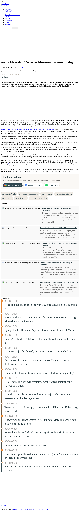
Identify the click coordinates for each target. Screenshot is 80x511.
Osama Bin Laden (38, 198)
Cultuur (7, 22)
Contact (15, 509)
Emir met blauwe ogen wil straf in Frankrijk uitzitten (59, 282)
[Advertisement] (40, 43)
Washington (21, 198)
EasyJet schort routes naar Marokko (25, 445)
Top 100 (8, 24)
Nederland (8, 11)
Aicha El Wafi (9, 194)
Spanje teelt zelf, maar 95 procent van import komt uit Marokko (41, 330)
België (7, 13)
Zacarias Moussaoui (28, 194)
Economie (8, 20)
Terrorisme (47, 194)
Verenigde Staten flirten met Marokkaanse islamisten (58, 228)
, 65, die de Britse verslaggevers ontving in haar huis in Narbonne (27, 129)
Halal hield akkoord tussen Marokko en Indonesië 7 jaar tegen (40, 373)
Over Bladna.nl (25, 509)
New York (7, 198)
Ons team (44, 509)
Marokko (8, 9)
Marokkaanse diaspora (12, 15)
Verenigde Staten (63, 194)
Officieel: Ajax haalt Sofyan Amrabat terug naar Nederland (38, 351)
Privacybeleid (35, 509)
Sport (7, 17)
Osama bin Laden (14, 164)
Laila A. (4, 77)
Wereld (7, 18)
